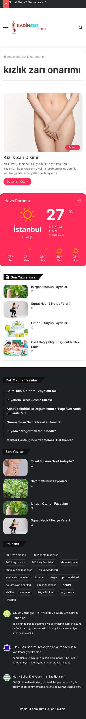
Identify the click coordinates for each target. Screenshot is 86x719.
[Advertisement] (60, 24)
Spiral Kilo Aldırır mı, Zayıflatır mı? (43, 676)
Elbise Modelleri (46, 584)
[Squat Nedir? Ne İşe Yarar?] (16, 309)
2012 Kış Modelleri (43, 562)
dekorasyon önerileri (18, 584)
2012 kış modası (16, 562)
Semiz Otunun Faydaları (49, 481)
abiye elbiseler (70, 562)
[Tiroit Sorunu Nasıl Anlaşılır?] (15, 467)
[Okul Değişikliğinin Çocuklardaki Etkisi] (16, 348)
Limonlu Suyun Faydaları (49, 323)
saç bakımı (67, 592)
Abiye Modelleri (48, 569)
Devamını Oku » (17, 181)
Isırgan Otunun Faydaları (49, 287)
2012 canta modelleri (45, 555)
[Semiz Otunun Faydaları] (15, 488)
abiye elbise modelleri (19, 569)
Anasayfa (13, 56)
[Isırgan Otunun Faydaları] (16, 291)
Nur (15, 676)
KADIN (67, 584)
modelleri (25, 592)
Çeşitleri (11, 599)
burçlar (39, 577)
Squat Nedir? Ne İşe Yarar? (27, 2)
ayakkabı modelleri (17, 577)
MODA (10, 592)
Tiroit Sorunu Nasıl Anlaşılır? (52, 461)
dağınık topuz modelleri (64, 577)
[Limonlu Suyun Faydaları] (16, 329)
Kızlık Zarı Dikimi (21, 157)
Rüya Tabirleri (45, 592)
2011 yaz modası (16, 555)
